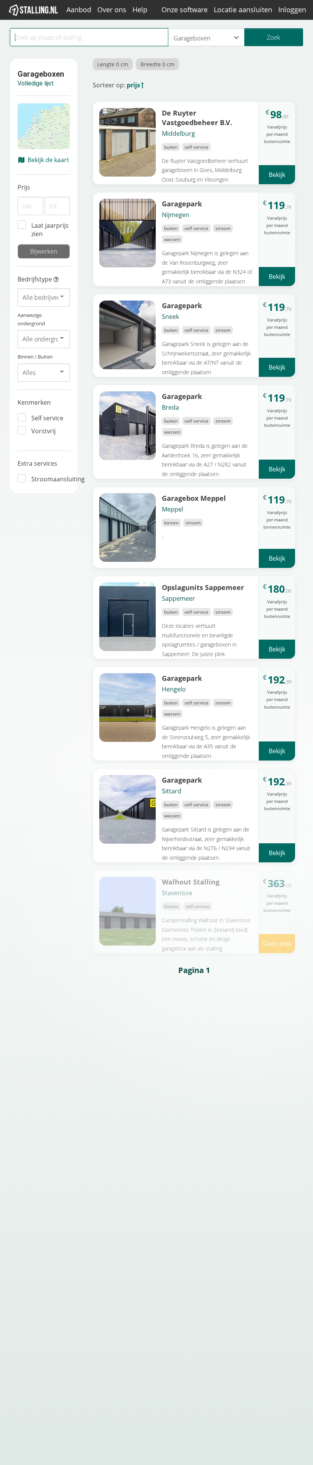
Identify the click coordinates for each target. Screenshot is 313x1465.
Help (139, 9)
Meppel (172, 509)
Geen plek (277, 943)
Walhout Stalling (190, 881)
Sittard (171, 791)
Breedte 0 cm (157, 64)
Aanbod (78, 9)
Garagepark (182, 203)
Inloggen (292, 9)
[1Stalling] (34, 10)
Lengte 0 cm (112, 64)
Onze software (184, 9)
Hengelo (174, 689)
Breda (170, 407)
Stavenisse (177, 893)
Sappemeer (178, 598)
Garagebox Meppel (194, 498)
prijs (133, 85)
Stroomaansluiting (50, 479)
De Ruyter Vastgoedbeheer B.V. (197, 117)
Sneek (170, 316)
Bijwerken (43, 251)
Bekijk (277, 174)
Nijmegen (175, 215)
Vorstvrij (43, 431)
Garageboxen (192, 38)
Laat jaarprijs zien (50, 229)
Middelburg (178, 133)
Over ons (111, 9)
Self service (47, 418)
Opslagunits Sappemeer (203, 587)
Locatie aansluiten (243, 9)
